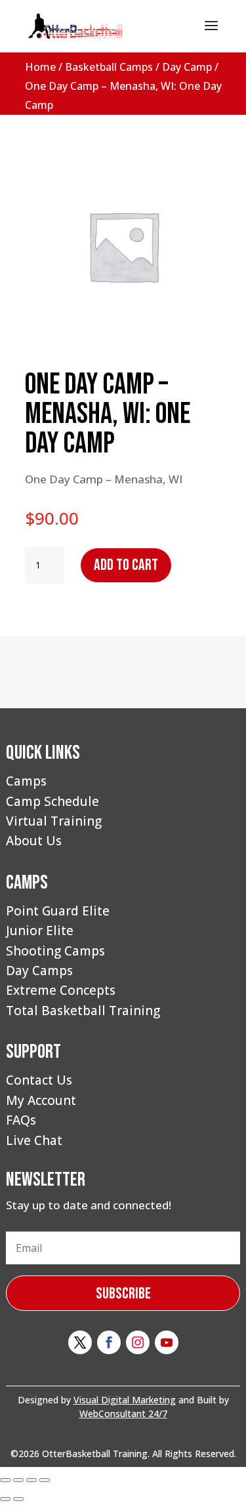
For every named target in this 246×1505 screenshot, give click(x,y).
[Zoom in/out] (5, 1480)
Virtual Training (54, 821)
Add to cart (126, 564)
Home (40, 67)
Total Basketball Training (83, 1010)
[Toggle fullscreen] (18, 1480)
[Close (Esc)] (44, 1480)
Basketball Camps (109, 67)
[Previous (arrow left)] (5, 1499)
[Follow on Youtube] (166, 1342)
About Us (34, 840)
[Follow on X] (80, 1342)
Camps (26, 781)
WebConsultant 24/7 (123, 1413)
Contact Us (39, 1080)
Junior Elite (39, 930)
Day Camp (187, 67)
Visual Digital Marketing (124, 1400)
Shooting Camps (55, 950)
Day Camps (39, 970)
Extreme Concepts (60, 990)
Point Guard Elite (58, 910)
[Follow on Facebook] (109, 1342)
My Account (41, 1100)
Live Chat (34, 1140)
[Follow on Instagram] (138, 1342)
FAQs (21, 1120)
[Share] (31, 1480)
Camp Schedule (52, 801)
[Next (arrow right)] (18, 1499)
